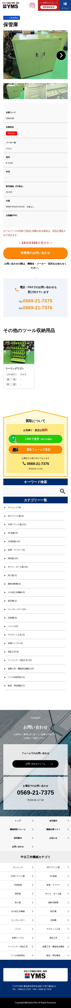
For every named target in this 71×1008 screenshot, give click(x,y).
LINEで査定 (39, 438)
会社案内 (53, 821)
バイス (18, 929)
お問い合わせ (18, 846)
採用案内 (18, 838)
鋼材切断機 (53, 902)
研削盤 (18, 894)
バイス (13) (13, 626)
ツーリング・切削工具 (18, 946)
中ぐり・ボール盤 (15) (18, 567)
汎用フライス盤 (18, 876)
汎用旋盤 (18, 885)
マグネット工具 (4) (16, 635)
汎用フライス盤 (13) (17, 524)
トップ (18, 821)
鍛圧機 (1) (12, 601)
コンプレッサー (18, 920)
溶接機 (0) (12, 618)
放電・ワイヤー (53, 885)
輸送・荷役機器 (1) (16, 685)
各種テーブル (18, 938)
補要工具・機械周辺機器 (53, 946)
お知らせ (53, 838)
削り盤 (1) (12, 575)
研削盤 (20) (13, 558)
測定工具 (53, 938)
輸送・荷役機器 (53, 955)
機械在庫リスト (53, 829)
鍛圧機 (53, 911)
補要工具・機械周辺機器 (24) (21, 669)
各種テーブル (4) (15, 643)
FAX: (35, 307)
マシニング (18, 867)
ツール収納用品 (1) (16, 677)
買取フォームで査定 (38, 449)
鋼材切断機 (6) (14, 584)
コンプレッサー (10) (17, 609)
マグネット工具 (53, 929)
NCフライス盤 (53, 867)
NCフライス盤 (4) (16, 516)
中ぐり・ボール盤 (53, 894)
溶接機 (53, 920)
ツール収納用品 (11, 18)
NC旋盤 (53, 876)
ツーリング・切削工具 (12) (20, 660)
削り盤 (18, 902)
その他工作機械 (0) (16, 592)
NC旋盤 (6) (13, 533)
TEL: (35, 301)
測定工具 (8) (13, 652)
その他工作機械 (18, 911)
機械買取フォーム (18, 829)
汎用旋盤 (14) (14, 541)
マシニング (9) (14, 507)
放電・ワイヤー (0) (16, 550)
